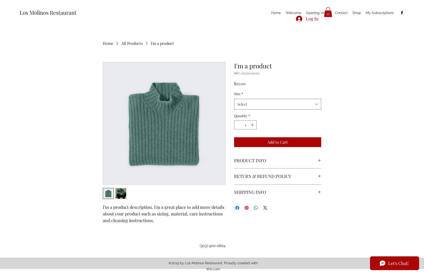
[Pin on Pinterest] (247, 208)
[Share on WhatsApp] (256, 208)
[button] (328, 12)
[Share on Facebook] (237, 208)
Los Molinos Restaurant (48, 12)
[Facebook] (401, 12)
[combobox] (277, 104)
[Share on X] (265, 208)
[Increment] (253, 125)
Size (238, 93)
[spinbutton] (245, 125)
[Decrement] (238, 125)
